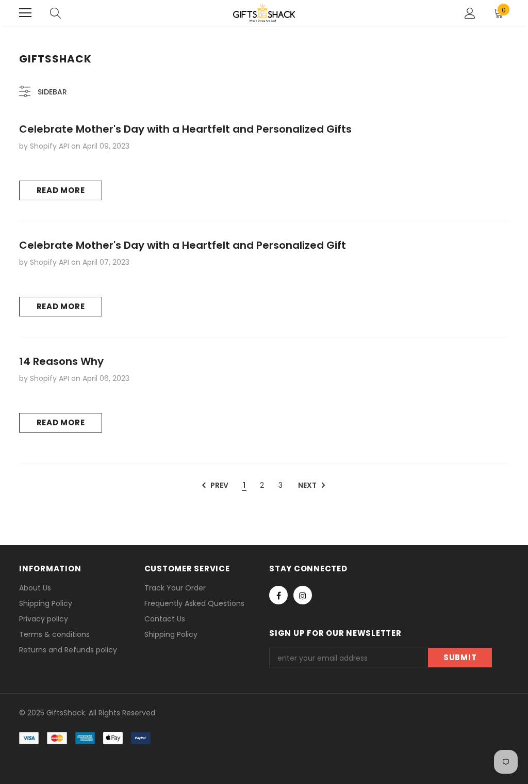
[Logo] (264, 13)
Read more (61, 190)
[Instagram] (302, 595)
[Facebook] (278, 595)
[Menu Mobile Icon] (25, 13)
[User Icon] (470, 13)
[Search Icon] (55, 13)
